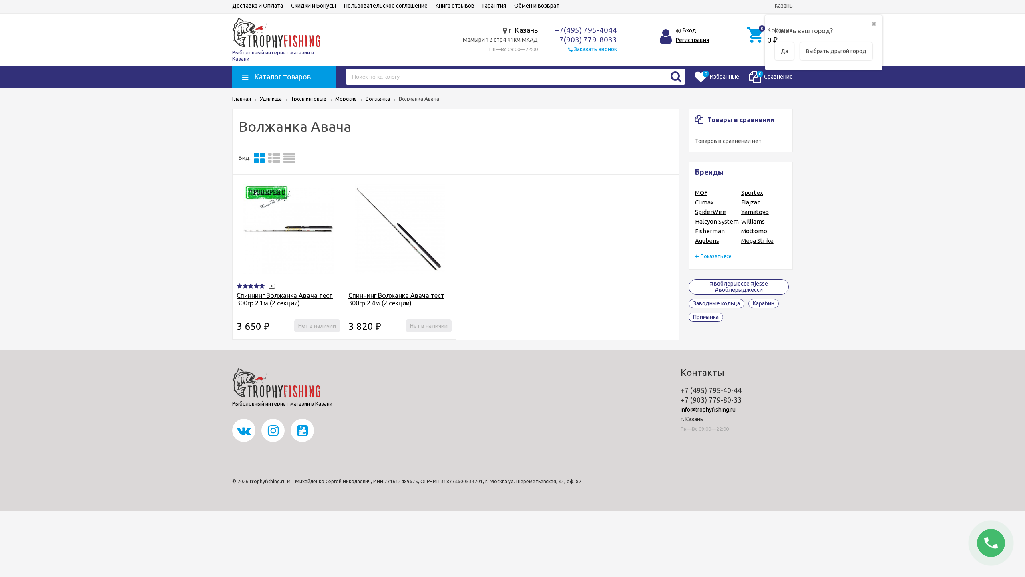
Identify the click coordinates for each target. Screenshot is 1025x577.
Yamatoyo (755, 211)
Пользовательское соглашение (386, 5)
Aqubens (707, 240)
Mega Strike (757, 240)
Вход (689, 30)
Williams (753, 221)
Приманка (706, 317)
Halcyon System (717, 221)
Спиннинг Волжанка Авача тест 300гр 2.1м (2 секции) (285, 299)
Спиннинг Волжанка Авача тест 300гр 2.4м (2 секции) (396, 299)
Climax (704, 202)
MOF (701, 192)
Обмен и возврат (536, 5)
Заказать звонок (595, 49)
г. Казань (523, 30)
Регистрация (692, 40)
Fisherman (710, 231)
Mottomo (754, 231)
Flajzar (750, 202)
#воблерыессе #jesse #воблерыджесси (739, 286)
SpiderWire (710, 211)
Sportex (752, 192)
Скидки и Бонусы (313, 5)
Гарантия (494, 5)
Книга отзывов (455, 5)
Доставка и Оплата (257, 5)
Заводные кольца (716, 303)
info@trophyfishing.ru (708, 409)
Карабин (763, 303)
